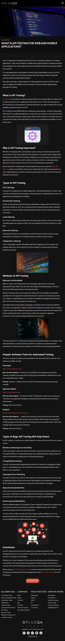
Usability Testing (5, 605)
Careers (19, 598)
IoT (32, 603)
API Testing (6, 99)
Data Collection (35, 605)
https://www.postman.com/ (12, 369)
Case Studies (51, 595)
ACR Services (4, 603)
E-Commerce (34, 608)
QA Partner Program (22, 608)
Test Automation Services (8, 608)
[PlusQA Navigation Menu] (62, 3)
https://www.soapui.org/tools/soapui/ (15, 413)
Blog (18, 603)
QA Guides (20, 605)
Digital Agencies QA (53, 608)
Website (33, 598)
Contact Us (20, 600)
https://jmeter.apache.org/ (12, 392)
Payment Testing (5, 612)
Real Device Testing (53, 600)
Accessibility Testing (6, 600)
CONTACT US (32, 580)
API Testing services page (22, 569)
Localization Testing (6, 617)
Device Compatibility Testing (8, 598)
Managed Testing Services (8, 615)
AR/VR (33, 600)
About (19, 595)
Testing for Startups (53, 605)
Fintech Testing (52, 603)
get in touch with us (47, 572)
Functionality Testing (6, 595)
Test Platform (51, 598)
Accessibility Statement (23, 610)
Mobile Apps (34, 595)
